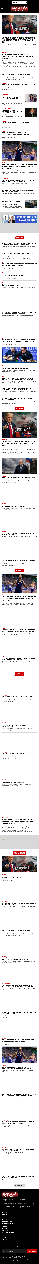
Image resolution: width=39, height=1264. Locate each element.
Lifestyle (5, 73)
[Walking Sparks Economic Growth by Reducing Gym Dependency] (19, 919)
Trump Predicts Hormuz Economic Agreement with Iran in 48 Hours (18, 534)
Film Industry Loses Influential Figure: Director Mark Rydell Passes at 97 (12, 111)
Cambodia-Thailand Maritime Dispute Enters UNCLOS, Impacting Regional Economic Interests (18, 378)
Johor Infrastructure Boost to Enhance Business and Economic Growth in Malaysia (17, 822)
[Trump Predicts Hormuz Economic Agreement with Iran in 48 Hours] (19, 521)
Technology (6, 94)
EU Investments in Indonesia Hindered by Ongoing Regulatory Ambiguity (18, 56)
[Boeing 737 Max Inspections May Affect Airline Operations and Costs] (31, 204)
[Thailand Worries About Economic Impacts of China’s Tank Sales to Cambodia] (19, 769)
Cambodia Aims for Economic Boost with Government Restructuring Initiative (16, 389)
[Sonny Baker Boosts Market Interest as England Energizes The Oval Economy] (19, 646)
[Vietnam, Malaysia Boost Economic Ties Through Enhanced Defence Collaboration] (19, 301)
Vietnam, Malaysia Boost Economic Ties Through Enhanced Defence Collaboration (19, 313)
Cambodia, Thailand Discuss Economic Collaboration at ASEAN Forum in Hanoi (16, 367)
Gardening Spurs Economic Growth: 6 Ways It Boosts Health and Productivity (18, 181)
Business (5, 52)
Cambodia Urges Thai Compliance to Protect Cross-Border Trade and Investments (18, 254)
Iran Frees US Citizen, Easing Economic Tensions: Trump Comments (18, 561)
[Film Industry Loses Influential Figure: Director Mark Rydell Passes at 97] (31, 112)
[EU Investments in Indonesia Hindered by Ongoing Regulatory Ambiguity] (19, 891)
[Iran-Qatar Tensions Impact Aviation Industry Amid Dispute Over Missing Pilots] (19, 493)
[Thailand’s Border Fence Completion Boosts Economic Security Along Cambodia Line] (19, 742)
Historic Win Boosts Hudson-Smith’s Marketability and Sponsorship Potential (16, 133)
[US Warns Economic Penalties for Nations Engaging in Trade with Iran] (19, 24)
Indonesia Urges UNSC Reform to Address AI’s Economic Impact (18, 399)
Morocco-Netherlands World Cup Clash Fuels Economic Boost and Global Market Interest (18, 630)
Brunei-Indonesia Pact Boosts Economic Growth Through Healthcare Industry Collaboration (19, 340)
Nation (4, 242)
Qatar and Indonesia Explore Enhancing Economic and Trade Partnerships (19, 284)
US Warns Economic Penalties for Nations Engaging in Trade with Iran (18, 40)
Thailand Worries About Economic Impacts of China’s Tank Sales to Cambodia (18, 781)
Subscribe (32, 1251)
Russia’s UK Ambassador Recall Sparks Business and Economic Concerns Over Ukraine (18, 85)
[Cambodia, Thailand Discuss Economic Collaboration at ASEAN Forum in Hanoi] (19, 355)
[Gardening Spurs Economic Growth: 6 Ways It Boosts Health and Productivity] (19, 1110)
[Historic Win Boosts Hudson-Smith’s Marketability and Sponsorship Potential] (19, 151)
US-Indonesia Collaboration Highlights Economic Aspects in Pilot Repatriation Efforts (19, 244)
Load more (18, 1185)
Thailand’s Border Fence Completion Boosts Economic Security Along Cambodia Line (18, 754)
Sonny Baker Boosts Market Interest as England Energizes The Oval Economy (19, 658)
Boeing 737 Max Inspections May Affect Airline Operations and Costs (18, 191)
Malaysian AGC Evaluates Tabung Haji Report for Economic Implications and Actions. (19, 697)
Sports (4, 131)
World (4, 36)
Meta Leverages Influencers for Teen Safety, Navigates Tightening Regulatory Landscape (12, 98)
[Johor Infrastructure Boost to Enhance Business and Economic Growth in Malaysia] (19, 803)
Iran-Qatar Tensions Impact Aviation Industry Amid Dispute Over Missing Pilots (18, 123)
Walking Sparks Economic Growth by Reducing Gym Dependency (18, 75)
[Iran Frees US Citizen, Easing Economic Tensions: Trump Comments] (19, 549)
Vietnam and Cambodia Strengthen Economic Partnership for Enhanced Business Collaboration (17, 725)
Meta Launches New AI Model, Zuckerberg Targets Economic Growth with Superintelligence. (19, 1095)
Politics (4, 695)
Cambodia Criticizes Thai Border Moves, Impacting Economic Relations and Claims (19, 274)
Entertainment (7, 108)
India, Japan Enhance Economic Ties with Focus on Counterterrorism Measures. (19, 264)
